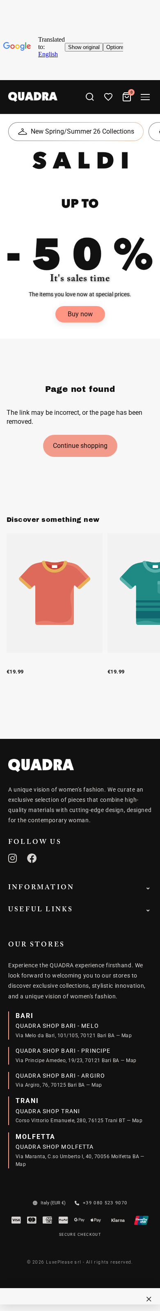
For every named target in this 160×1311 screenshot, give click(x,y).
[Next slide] (144, 613)
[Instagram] (12, 858)
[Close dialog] (149, 1299)
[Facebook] (32, 858)
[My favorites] (108, 96)
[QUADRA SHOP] (41, 765)
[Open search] (90, 97)
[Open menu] (145, 97)
